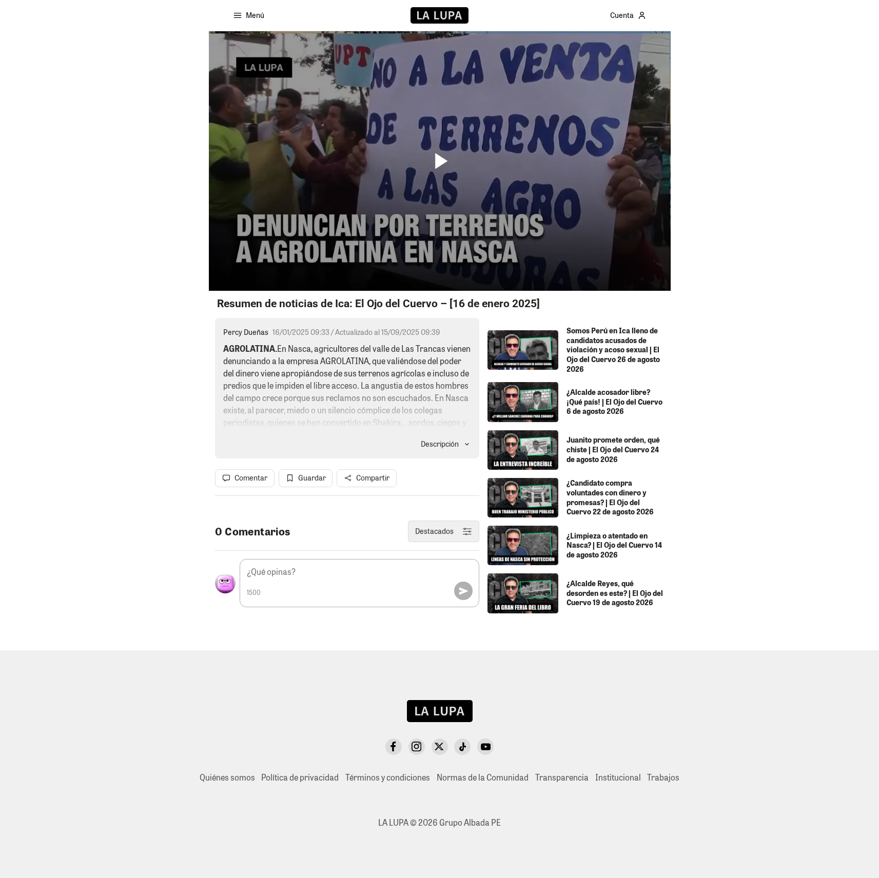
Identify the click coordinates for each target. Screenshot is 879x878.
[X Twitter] (440, 747)
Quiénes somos (227, 777)
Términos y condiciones (387, 777)
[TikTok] (462, 747)
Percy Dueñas (245, 332)
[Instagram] (416, 747)
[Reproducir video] (439, 161)
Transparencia (562, 777)
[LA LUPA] (439, 15)
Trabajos (663, 777)
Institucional (618, 777)
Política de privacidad (300, 777)
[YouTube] (485, 747)
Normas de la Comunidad (483, 777)
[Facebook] (393, 747)
